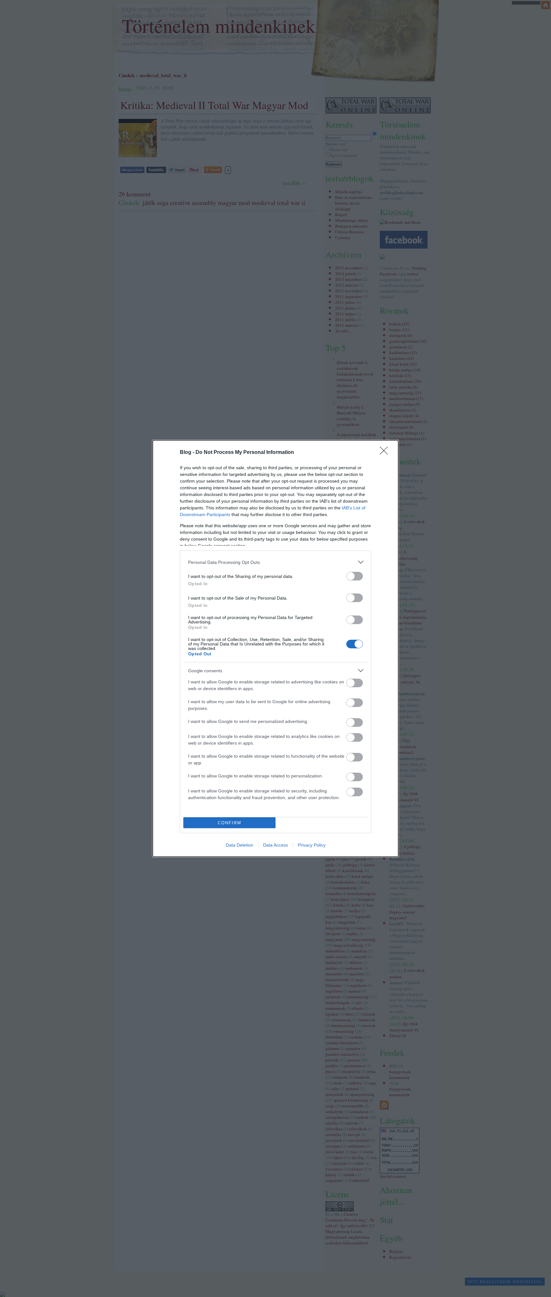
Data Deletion (239, 845)
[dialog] (275, 648)
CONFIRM (229, 822)
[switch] (354, 576)
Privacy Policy (312, 845)
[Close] (386, 453)
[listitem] (275, 562)
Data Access (275, 845)
